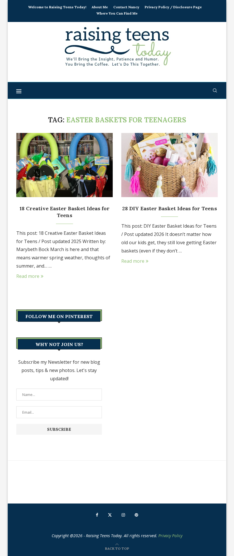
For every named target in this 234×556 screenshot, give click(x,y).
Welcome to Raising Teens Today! (57, 7)
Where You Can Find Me (117, 13)
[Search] (215, 90)
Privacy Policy (170, 535)
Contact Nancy (126, 7)
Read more (27, 276)
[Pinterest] (136, 515)
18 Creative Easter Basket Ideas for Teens (65, 212)
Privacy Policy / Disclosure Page (173, 7)
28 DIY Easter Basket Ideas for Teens (169, 208)
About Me (100, 7)
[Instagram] (123, 515)
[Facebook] (97, 515)
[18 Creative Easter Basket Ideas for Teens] (64, 165)
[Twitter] (110, 515)
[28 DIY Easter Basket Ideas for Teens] (169, 165)
